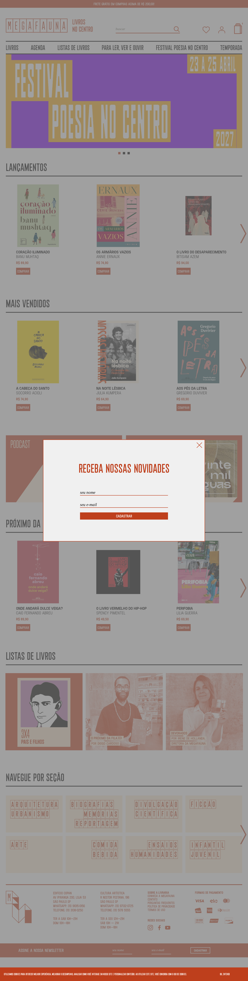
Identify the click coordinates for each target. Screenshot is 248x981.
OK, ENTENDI (225, 974)
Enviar (124, 516)
